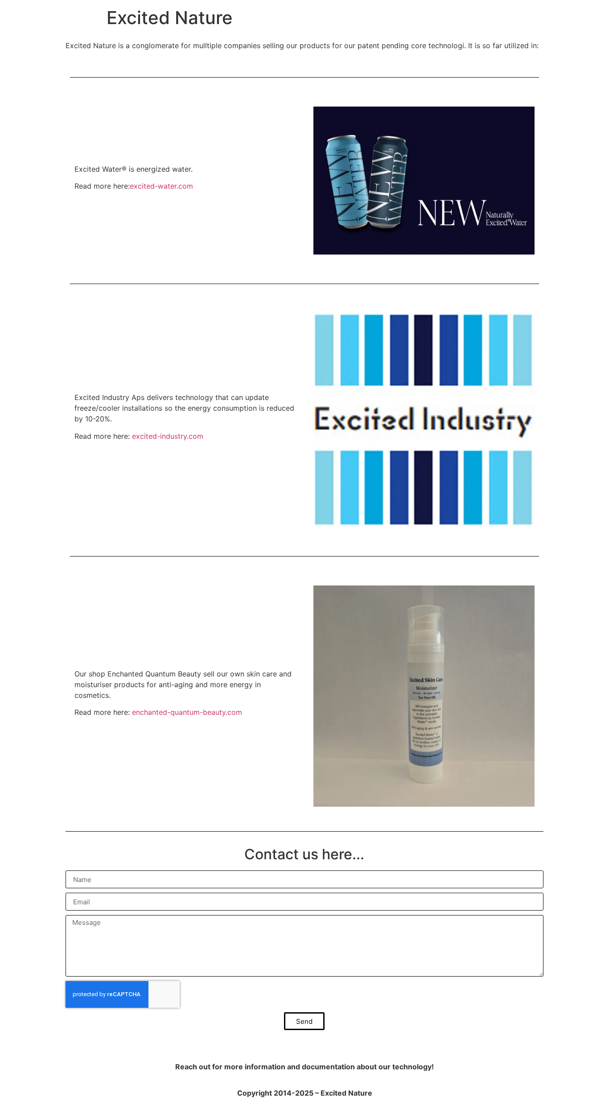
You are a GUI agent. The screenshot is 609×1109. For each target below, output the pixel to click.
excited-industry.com (167, 436)
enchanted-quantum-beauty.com (187, 712)
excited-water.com (161, 185)
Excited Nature (170, 18)
